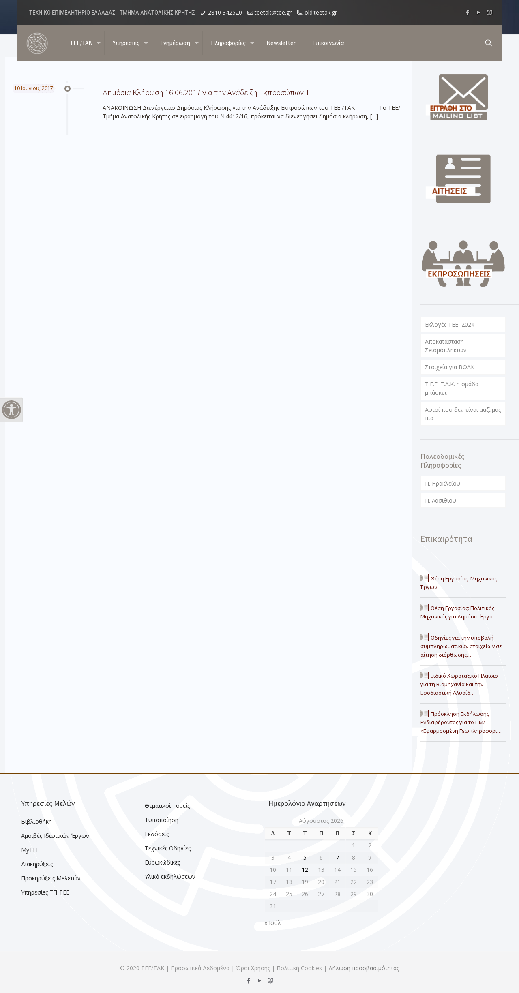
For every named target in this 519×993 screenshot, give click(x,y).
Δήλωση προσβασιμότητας (363, 968)
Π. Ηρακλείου (442, 483)
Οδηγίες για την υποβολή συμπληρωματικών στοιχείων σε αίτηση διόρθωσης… (461, 646)
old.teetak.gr (321, 12)
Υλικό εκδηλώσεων (170, 876)
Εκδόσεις (157, 834)
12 (305, 869)
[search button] (488, 43)
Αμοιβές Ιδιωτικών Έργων (55, 835)
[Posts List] (489, 12)
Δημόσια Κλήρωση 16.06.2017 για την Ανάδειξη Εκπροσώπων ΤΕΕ (210, 92)
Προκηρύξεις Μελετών (51, 878)
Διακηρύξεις (37, 864)
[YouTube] (478, 12)
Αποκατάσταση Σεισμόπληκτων (446, 346)
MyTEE (30, 850)
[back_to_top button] (480, 976)
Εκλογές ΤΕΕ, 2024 (449, 324)
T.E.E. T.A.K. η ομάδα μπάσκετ (451, 388)
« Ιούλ (272, 923)
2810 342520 (225, 12)
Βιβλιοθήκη (36, 821)
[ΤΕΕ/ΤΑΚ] (37, 43)
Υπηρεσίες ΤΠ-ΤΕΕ (45, 892)
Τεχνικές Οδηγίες (168, 848)
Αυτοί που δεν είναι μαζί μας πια (463, 414)
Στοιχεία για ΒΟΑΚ (449, 367)
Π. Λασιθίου (440, 500)
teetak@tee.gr (273, 12)
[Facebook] (467, 12)
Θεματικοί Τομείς (167, 805)
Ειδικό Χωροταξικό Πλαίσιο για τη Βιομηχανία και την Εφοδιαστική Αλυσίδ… (459, 684)
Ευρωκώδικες (162, 862)
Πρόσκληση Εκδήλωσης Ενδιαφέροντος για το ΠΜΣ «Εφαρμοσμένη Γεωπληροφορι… (461, 722)
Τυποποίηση (161, 820)
